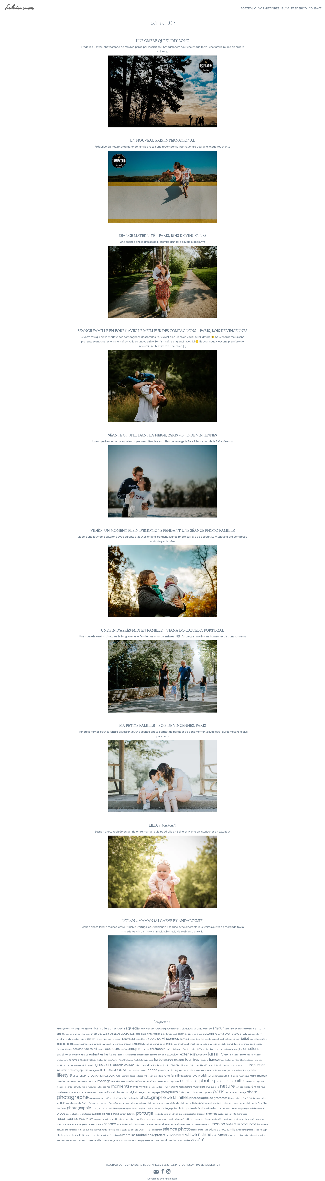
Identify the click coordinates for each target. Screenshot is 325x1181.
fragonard (204, 1060)
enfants (106, 1054)
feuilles (100, 1060)
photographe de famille (126, 1098)
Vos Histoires (268, 8)
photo (252, 1092)
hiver (174, 1065)
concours (62, 1049)
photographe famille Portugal (83, 1103)
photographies (169, 1108)
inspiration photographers (72, 1070)
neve (263, 1087)
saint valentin (249, 1119)
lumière (227, 1075)
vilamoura (61, 1140)
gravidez (91, 1065)
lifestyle (64, 1075)
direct (211, 1049)
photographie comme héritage (105, 1108)
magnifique (244, 1076)
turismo (116, 1135)
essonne (153, 1055)
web (158, 1140)
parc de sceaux (195, 1092)
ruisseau (178, 1119)
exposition (173, 1054)
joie (175, 1070)
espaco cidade (143, 1055)
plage (61, 1113)
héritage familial (196, 1065)
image (245, 1065)
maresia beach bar (88, 1081)
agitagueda (116, 1028)
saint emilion (217, 1119)
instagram (94, 1070)
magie (235, 1076)
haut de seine (149, 1065)
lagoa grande (227, 1070)
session (218, 1124)
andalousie (229, 1029)
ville (99, 1140)
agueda (132, 1028)
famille (216, 1054)
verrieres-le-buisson (236, 1135)
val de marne (198, 1134)
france (214, 1060)
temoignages (247, 1130)
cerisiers (97, 1044)
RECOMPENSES (86, 1119)
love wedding (201, 1075)
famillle (227, 1055)
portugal (145, 1113)
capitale (263, 1039)
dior (206, 1049)
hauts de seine (163, 1065)
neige (257, 1086)
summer (145, 1129)
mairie (253, 1075)
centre (84, 1044)
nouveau (101, 1092)
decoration (191, 1049)
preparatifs (190, 1114)
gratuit (83, 1065)
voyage (142, 1140)
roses (149, 1119)
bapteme (91, 1038)
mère (217, 1087)
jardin (170, 1070)
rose (144, 1119)
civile (233, 1044)
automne (210, 1033)
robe (127, 1119)
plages (68, 1114)
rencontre (98, 1119)
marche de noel (73, 1081)
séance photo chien (199, 1130)
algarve (166, 1028)
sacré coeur (206, 1119)
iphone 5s (162, 1070)
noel (59, 1092)
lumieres (219, 1076)
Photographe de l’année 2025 (241, 1098)
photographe (73, 1097)
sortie (80, 1130)
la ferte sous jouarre (197, 1070)
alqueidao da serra (192, 1028)
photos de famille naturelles (201, 1108)
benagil (118, 1039)
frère (237, 1060)
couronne (145, 1049)
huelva (185, 1065)
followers (129, 1060)
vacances (178, 1135)
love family (172, 1075)
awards (240, 1033)
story (124, 1129)
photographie (79, 1107)
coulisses (124, 1049)
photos (181, 1108)
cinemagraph (214, 1044)
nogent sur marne (70, 1092)
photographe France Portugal (110, 1103)
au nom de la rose (194, 1034)
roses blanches (158, 1119)
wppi (182, 1140)
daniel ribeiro (172, 1049)
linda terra (125, 1076)
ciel (205, 1044)
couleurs (112, 1048)
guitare (138, 1065)
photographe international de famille (163, 1103)
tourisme (87, 1135)
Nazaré (248, 1086)
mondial (143, 1086)
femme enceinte (78, 1059)
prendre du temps (177, 1114)
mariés (115, 1081)
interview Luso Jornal (136, 1070)
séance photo (177, 1128)
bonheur (184, 1039)
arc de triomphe (82, 1034)
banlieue (80, 1039)
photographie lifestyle (150, 1108)
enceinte (62, 1054)
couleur (101, 1049)
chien (169, 1043)
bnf (147, 1039)
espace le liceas (129, 1055)
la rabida (242, 1070)
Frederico (299, 8)
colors (252, 1044)
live (145, 1075)
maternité (133, 1081)
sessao (198, 1124)
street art (133, 1129)
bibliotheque (134, 1039)
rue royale (169, 1119)
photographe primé (210, 1103)
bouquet (215, 1039)
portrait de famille (127, 1114)
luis (212, 1076)
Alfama (158, 1029)
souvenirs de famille (104, 1129)
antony (260, 1028)
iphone (152, 1070)
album (142, 1029)
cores (70, 1049)
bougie (208, 1039)
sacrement (195, 1119)
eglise (239, 1049)
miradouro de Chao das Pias (98, 1087)
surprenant (157, 1130)
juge (179, 1070)
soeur (74, 1130)
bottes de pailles (197, 1039)
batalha (111, 1039)
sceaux (99, 1124)
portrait (115, 1113)
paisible (150, 1092)
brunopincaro (170, 1178)
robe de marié (135, 1119)
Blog (285, 8)
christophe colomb (195, 1044)
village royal (91, 1140)
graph (77, 1065)
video (262, 1135)
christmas (182, 1044)
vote (137, 1140)
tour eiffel (77, 1135)
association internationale (150, 1033)
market (122, 1081)
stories (118, 1130)
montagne (170, 1086)
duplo (232, 1049)
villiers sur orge (108, 1140)
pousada (159, 1114)
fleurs (122, 1059)
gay (260, 1060)
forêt (158, 1059)
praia (166, 1114)
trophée (108, 1135)
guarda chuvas (123, 1065)
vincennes (122, 1140)
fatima (243, 1055)
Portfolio (248, 8)
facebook (201, 1054)
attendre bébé (171, 1034)
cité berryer (226, 1044)
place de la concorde (255, 1108)
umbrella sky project (150, 1135)
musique (210, 1087)
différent (200, 1049)
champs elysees (116, 1044)
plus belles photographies (83, 1114)
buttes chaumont (232, 1039)
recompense (67, 1118)
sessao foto (207, 1124)
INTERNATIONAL (113, 1070)
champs (105, 1044)
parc (181, 1092)
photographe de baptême (100, 1098)
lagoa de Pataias (214, 1070)
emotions (251, 1049)
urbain (169, 1135)
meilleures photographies (168, 1081)
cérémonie (157, 1049)
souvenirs (88, 1129)
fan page (236, 1055)
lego (248, 1070)
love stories (186, 1076)
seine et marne (131, 1124)
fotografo (179, 1059)
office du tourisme (116, 1092)
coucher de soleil (85, 1049)
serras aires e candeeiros (168, 1124)
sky (70, 1130)
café (251, 1039)
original (133, 1092)
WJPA (177, 1140)
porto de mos (102, 1113)
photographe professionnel (233, 1103)
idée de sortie (210, 1065)
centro (90, 1044)
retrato (121, 1119)
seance (110, 1124)
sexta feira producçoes (242, 1124)
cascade (77, 1044)
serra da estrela (148, 1124)
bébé (245, 1039)
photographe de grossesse (208, 1098)
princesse (199, 1114)
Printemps (210, 1113)
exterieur (188, 1054)
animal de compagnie (244, 1029)
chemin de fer (159, 1044)
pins (243, 1108)
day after (182, 1049)
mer (83, 1087)
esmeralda (117, 1055)
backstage (252, 1034)
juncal (185, 1070)
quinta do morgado (238, 1114)
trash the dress (98, 1135)
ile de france (223, 1065)
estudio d (162, 1055)
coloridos (245, 1044)
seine (119, 1124)
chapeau (128, 1044)
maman (262, 1075)
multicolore (199, 1086)
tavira (238, 1130)
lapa (236, 1070)
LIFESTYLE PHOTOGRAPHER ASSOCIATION (96, 1075)
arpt (91, 1034)
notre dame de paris (87, 1092)
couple (134, 1049)
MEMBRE (76, 1087)
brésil (222, 1039)
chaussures (147, 1044)
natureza (239, 1087)
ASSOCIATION (126, 1033)
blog (143, 1039)
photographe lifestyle (189, 1103)
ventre (215, 1135)
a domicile (98, 1028)
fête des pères (246, 1060)
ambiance (207, 1029)
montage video (155, 1087)
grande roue (68, 1065)
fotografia (168, 1059)
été (201, 1139)
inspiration (257, 1065)
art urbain (111, 1033)
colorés (259, 1044)
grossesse (103, 1064)
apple (60, 1033)
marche (61, 1081)
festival (92, 1059)
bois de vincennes (164, 1039)
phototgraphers (223, 1108)
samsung (260, 1119)
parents (208, 1092)
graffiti (59, 1065)
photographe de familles (164, 1097)
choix (174, 1044)
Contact (315, 8)
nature (227, 1086)
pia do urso (236, 1108)
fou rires (192, 1059)
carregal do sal (65, 1043)
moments (120, 1086)
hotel (179, 1065)
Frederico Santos (226, 1060)
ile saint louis (236, 1065)
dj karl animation (222, 1049)
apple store (69, 1034)
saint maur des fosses (233, 1119)
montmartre (185, 1086)
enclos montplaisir (78, 1054)
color (238, 1044)
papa (157, 1092)
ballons (72, 1039)
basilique (103, 1039)
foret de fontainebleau (143, 1060)
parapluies (169, 1092)
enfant (94, 1054)
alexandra (150, 1029)
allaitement (176, 1029)
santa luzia (61, 1124)
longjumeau (153, 1076)
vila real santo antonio (75, 1140)
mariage (104, 1081)
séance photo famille (222, 1129)
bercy (125, 1039)
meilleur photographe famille (212, 1080)
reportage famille (110, 1119)
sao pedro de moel (87, 1124)
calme (256, 1039)
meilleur (151, 1081)
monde (134, 1086)
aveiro (229, 1033)
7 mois (59, 1029)
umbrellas (127, 1135)
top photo (258, 1130)
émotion (191, 1140)
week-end (167, 1140)
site (66, 1130)
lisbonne (134, 1076)
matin (144, 1081)
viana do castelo (252, 1135)
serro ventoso (188, 1124)
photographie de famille (129, 1108)
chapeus (137, 1043)
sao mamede (72, 1124)
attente (182, 1033)
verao (222, 1135)
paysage (242, 1092)
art (95, 1033)
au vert (221, 1034)
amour (218, 1028)
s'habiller (186, 1119)
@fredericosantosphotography (76, 1029)
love (161, 1076)
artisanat (101, 1034)
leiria (253, 1070)
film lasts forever (111, 1060)
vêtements (151, 1140)
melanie (68, 1087)
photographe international (134, 1103)
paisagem (142, 1092)
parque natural (231, 1092)
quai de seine (224, 1114)
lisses (140, 1076)
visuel (131, 1140)
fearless (250, 1055)
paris (218, 1091)
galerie (255, 1060)
